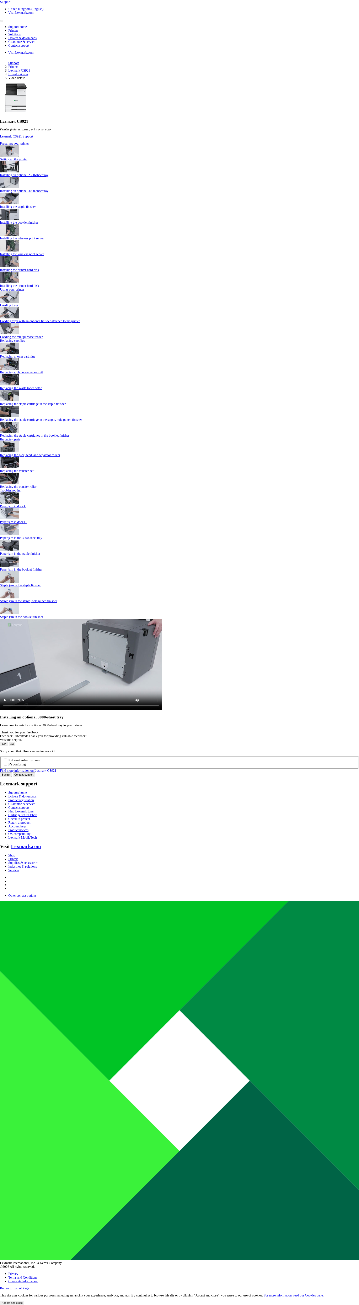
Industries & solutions (22, 866)
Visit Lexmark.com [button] (20, 12)
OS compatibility (19, 834)
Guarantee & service (21, 804)
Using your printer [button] (12, 289)
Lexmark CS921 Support (16, 136)
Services (13, 870)
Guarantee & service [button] (21, 41)
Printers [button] (13, 30)
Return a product (19, 822)
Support (13, 63)
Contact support (23, 774)
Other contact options (22, 895)
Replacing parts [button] (10, 439)
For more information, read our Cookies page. (294, 1295)
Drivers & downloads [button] (22, 38)
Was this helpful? (11, 740)
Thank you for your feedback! (19, 732)
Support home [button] (17, 26)
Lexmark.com (26, 846)
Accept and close (12, 1302)
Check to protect (19, 819)
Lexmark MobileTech (22, 837)
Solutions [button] (14, 34)
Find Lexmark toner (21, 811)
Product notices (18, 830)
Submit (6, 774)
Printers (13, 66)
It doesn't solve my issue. (24, 760)
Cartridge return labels (22, 815)
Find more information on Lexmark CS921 (28, 770)
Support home (17, 792)
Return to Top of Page (14, 1288)
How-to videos (18, 74)
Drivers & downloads (22, 796)
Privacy (13, 1273)
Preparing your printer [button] (14, 143)
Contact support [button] (18, 45)
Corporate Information (23, 1281)
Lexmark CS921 (19, 70)
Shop (11, 855)
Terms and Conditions (22, 1277)
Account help (17, 826)
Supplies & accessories (23, 862)
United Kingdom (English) (25, 9)
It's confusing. (17, 764)
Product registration (21, 800)
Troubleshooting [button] (10, 490)
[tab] (179, 143)
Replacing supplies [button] (12, 340)
